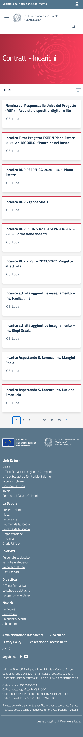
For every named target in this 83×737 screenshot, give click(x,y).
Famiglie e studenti (15, 562)
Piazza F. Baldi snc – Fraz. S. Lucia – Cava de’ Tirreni (43, 669)
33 (59, 420)
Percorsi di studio (13, 567)
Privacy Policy (11, 641)
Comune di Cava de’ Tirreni (20, 495)
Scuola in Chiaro (13, 481)
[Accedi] (77, 4)
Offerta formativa (14, 585)
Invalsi (6, 490)
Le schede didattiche (16, 590)
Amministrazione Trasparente (23, 634)
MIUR (6, 466)
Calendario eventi (14, 618)
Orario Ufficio (11, 543)
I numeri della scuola (16, 524)
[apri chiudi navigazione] (6, 18)
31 (44, 420)
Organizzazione (12, 533)
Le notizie (8, 609)
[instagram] (26, 656)
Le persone (9, 519)
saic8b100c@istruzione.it (57, 673)
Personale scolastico (16, 557)
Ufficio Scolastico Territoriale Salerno (26, 476)
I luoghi (7, 514)
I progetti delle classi (16, 595)
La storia (8, 538)
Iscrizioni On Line (13, 486)
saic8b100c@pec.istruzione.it (60, 678)
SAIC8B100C (38, 689)
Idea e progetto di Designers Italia (58, 721)
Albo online (10, 623)
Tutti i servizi (10, 571)
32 (52, 420)
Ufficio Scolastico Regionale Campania (27, 471)
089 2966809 (24, 673)
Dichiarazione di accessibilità (47, 641)
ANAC (6, 648)
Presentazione (12, 509)
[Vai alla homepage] (17, 17)
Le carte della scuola (16, 529)
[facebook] (21, 656)
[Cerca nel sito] (73, 27)
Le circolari (9, 614)
